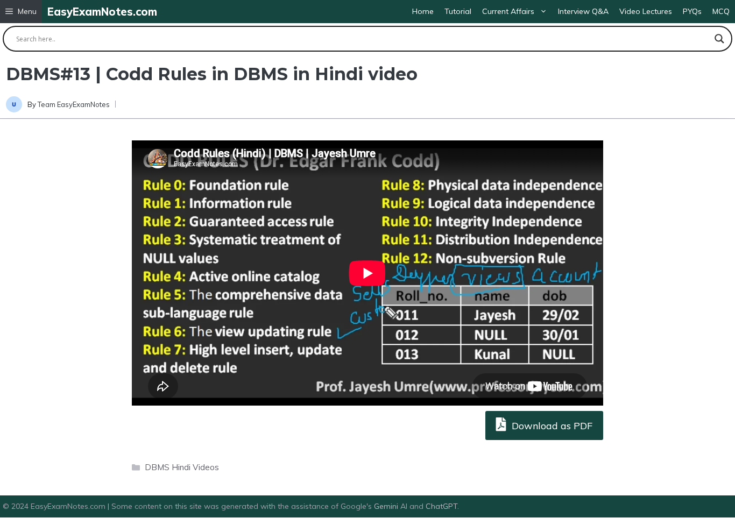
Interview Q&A (583, 11)
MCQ (721, 11)
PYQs (692, 11)
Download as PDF (550, 426)
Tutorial (457, 11)
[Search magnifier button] (719, 38)
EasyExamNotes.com (102, 11)
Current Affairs (508, 11)
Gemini (387, 506)
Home (423, 11)
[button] (21, 11)
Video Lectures (645, 11)
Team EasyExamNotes (74, 104)
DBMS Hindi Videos (182, 467)
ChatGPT (441, 506)
